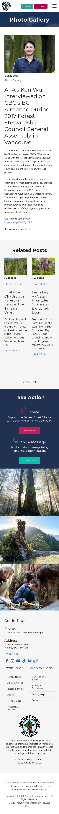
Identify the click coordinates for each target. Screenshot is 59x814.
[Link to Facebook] (6, 661)
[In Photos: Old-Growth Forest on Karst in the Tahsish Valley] (15, 266)
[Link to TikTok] (24, 661)
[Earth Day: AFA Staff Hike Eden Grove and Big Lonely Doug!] (43, 266)
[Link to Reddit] (35, 661)
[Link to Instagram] (12, 661)
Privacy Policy (11, 653)
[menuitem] (27, 14)
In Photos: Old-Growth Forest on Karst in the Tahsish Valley (14, 302)
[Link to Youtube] (18, 661)
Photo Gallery (12, 80)
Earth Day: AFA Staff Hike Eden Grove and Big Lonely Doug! (41, 302)
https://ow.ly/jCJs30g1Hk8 (18, 222)
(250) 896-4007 (13, 632)
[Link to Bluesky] (29, 661)
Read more (11, 350)
